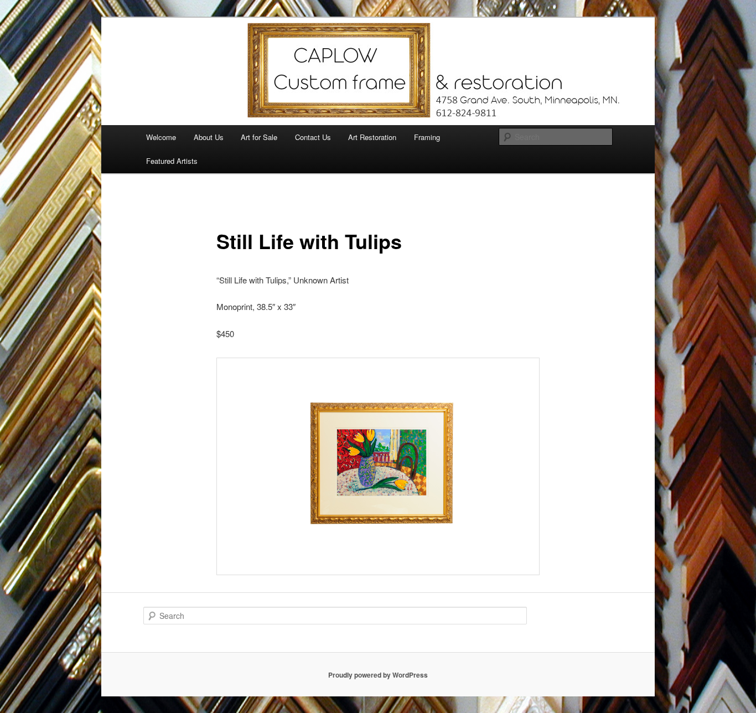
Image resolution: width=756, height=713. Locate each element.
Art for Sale (259, 137)
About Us (209, 137)
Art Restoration (372, 137)
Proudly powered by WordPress (378, 675)
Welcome (161, 137)
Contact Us (313, 137)
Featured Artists (172, 161)
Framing (427, 137)
